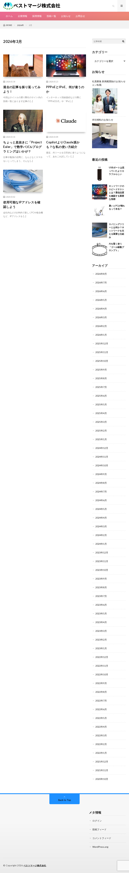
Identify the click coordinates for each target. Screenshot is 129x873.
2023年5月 (101, 613)
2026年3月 (101, 317)
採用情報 (37, 16)
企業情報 (22, 16)
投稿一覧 (51, 16)
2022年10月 (101, 674)
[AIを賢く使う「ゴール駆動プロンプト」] (99, 249)
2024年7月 (101, 491)
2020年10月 (101, 779)
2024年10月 (101, 465)
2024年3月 (101, 526)
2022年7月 (101, 700)
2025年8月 (101, 378)
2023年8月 (101, 587)
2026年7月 (101, 282)
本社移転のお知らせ (102, 119)
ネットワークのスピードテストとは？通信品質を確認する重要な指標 (116, 192)
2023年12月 (101, 552)
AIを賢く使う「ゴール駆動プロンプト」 (116, 247)
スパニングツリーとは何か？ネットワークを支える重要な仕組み (116, 231)
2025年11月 (101, 352)
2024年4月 (101, 517)
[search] (123, 41)
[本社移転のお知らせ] (104, 135)
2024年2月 (101, 535)
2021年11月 (101, 770)
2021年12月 (101, 761)
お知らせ (66, 16)
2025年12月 (101, 343)
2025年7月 (101, 387)
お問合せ (80, 16)
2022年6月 (101, 709)
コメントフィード (101, 838)
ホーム (9, 16)
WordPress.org (100, 846)
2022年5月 (101, 718)
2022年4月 (101, 726)
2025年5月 (101, 404)
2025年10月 (101, 360)
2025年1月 (101, 439)
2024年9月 (101, 474)
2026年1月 (101, 334)
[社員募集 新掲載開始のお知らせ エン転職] (104, 100)
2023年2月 (101, 639)
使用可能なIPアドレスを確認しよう (21, 204)
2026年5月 (101, 299)
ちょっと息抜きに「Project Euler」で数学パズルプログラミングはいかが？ (22, 146)
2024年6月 (101, 500)
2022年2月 (101, 744)
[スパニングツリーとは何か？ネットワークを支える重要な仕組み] (99, 230)
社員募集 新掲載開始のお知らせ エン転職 (108, 83)
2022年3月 (101, 735)
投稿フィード (99, 829)
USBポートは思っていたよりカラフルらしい (116, 170)
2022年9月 (101, 683)
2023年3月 (101, 630)
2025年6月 (101, 395)
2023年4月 (101, 622)
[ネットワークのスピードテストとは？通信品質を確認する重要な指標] (99, 191)
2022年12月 (101, 657)
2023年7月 (101, 596)
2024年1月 (101, 543)
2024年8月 (101, 482)
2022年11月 (101, 665)
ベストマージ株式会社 (35, 865)
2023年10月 (101, 569)
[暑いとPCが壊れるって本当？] (99, 211)
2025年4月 (101, 413)
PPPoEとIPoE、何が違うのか (65, 89)
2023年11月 (101, 561)
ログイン (97, 820)
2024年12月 (101, 448)
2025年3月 (101, 421)
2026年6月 (101, 291)
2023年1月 (101, 648)
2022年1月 (101, 752)
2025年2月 (101, 430)
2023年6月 (101, 604)
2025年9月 (101, 369)
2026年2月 (101, 326)
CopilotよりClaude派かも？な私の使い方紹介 (63, 144)
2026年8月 (101, 273)
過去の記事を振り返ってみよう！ (21, 89)
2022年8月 (101, 691)
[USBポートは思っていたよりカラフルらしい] (99, 173)
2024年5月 (101, 509)
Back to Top (64, 799)
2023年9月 (101, 578)
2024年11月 (101, 456)
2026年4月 (101, 308)
